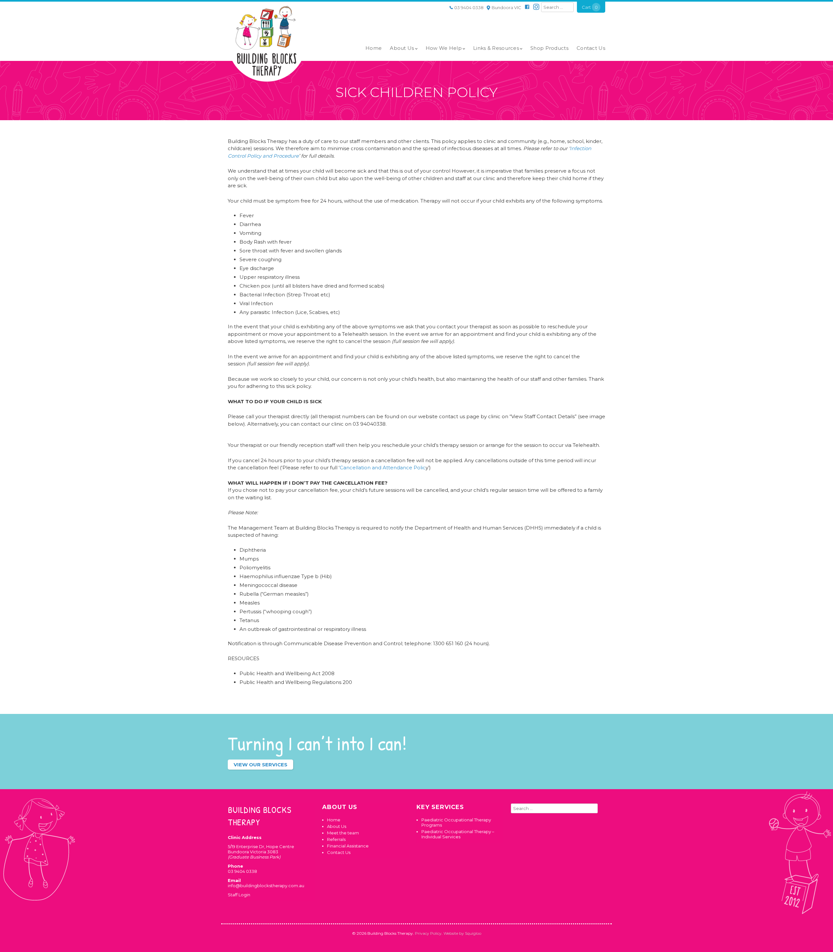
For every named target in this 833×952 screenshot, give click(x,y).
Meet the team (343, 832)
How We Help (444, 48)
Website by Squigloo (462, 933)
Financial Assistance (348, 845)
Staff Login (239, 894)
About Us (402, 48)
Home (373, 48)
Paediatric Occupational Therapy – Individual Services (457, 834)
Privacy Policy (428, 933)
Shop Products (549, 48)
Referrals (336, 839)
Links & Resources (496, 48)
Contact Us (591, 48)
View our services (260, 764)
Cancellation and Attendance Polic (383, 467)
